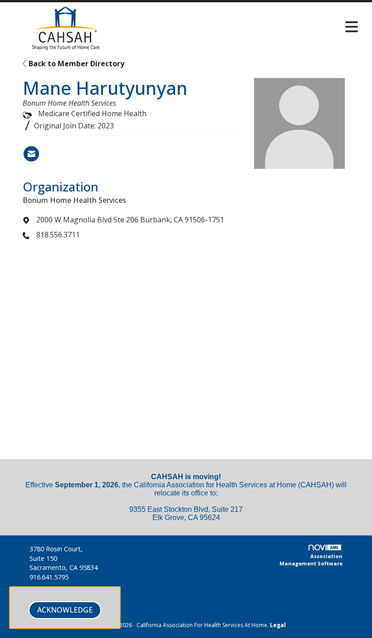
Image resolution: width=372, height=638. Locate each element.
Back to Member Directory (75, 64)
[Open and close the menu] (243, 27)
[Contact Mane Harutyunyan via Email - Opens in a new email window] (31, 153)
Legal (278, 625)
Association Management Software (311, 560)
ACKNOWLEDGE (65, 610)
